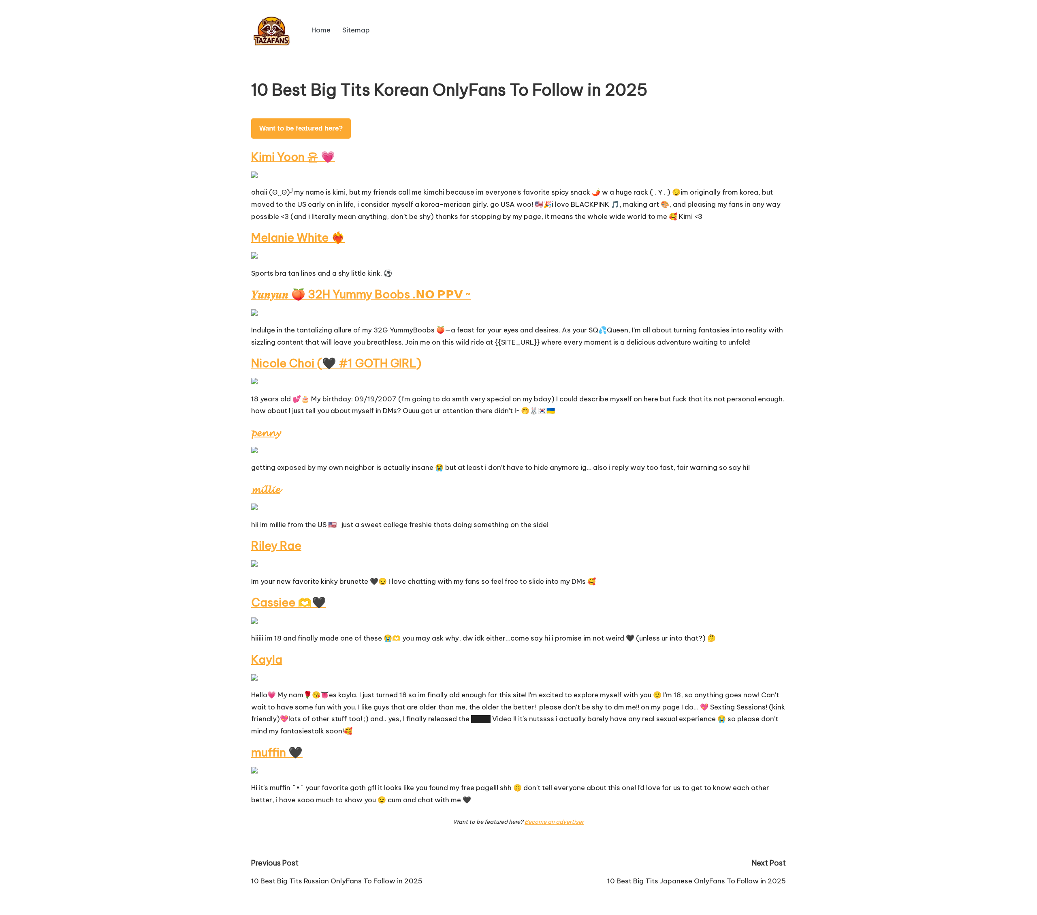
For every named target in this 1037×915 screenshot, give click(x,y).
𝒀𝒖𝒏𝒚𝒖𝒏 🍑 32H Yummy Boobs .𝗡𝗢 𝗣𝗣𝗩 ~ (361, 294)
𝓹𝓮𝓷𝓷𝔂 (265, 432)
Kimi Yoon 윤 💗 (293, 157)
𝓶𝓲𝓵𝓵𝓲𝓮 (265, 489)
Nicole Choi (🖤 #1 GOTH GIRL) (336, 363)
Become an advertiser (554, 821)
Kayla (266, 659)
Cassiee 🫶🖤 (288, 602)
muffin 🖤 (277, 752)
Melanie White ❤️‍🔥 (298, 237)
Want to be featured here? (301, 128)
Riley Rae (276, 545)
